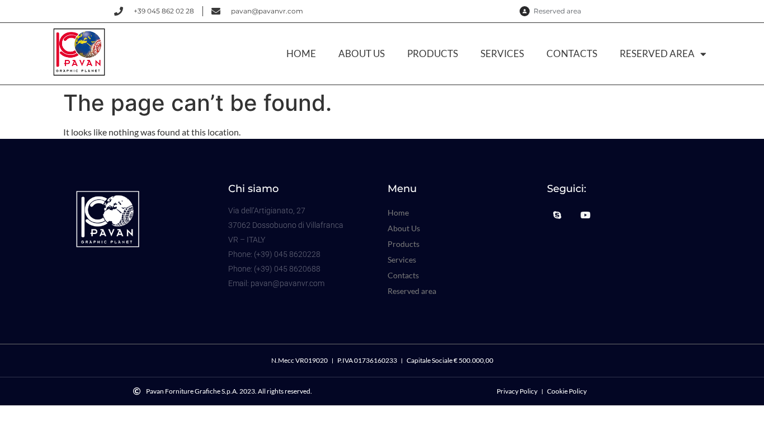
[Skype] (557, 215)
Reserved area (657, 53)
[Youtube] (585, 215)
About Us (361, 53)
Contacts (571, 53)
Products (432, 53)
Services (502, 53)
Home (301, 53)
